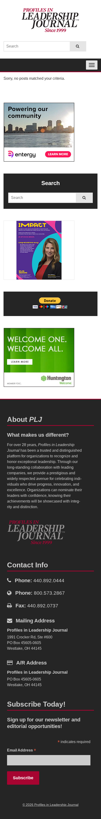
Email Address (21, 751)
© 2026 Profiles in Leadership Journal (50, 805)
